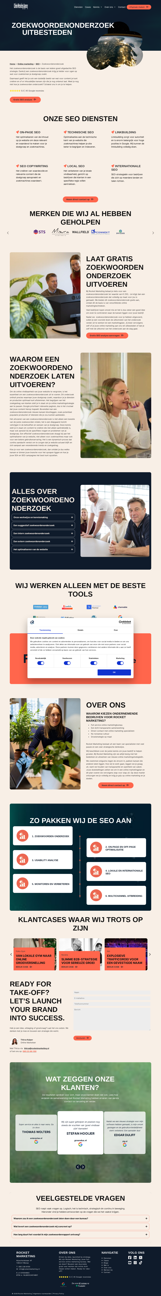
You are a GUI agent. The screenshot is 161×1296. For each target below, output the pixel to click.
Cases (88, 7)
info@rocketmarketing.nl (29, 1269)
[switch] (67, 663)
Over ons (109, 7)
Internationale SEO (126, 167)
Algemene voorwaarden (42, 1293)
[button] (8, 233)
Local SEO (76, 166)
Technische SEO (80, 132)
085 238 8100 (24, 1267)
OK (114, 672)
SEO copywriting (34, 166)
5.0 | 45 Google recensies (32, 91)
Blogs (106, 1263)
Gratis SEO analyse (22, 99)
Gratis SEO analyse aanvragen (105, 335)
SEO (38, 64)
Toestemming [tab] (45, 630)
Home (12, 64)
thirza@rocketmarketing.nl (36, 1048)
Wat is (106, 1265)
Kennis (96, 7)
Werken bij (108, 1270)
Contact (122, 7)
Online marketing (25, 64)
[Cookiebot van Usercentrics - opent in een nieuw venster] (120, 622)
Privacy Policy (58, 1293)
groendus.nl (40, 1140)
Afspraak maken (137, 7)
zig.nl (84, 1141)
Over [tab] (116, 630)
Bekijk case (25, 967)
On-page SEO (30, 132)
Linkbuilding (125, 132)
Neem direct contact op (78, 199)
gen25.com (129, 1140)
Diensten (78, 7)
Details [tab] (80, 630)
